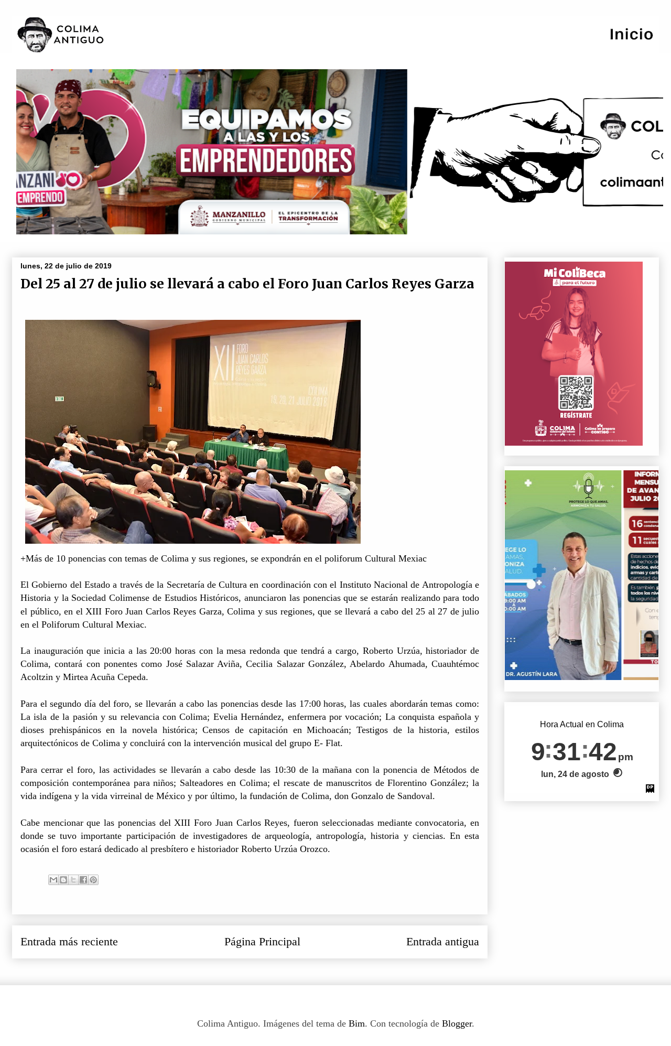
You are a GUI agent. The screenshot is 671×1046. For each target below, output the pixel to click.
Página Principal (262, 941)
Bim (357, 1023)
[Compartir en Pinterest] (93, 880)
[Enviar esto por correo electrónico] (53, 880)
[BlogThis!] (63, 880)
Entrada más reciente (69, 941)
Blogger (457, 1023)
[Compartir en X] (73, 880)
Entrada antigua (442, 941)
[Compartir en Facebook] (83, 880)
